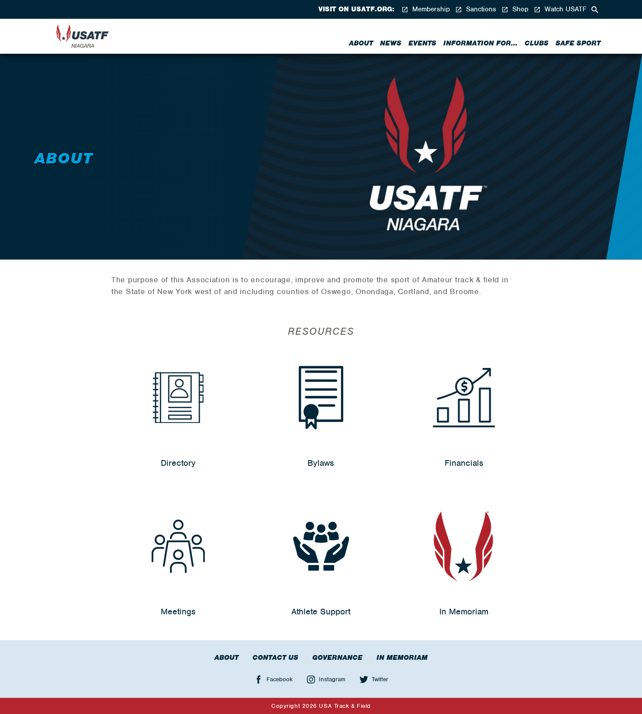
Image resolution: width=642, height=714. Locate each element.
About (361, 43)
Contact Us (275, 657)
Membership (430, 9)
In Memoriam (402, 657)
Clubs (537, 43)
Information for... (480, 43)
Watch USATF (564, 9)
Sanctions (480, 9)
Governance (337, 657)
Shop (519, 9)
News (390, 43)
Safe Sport (578, 43)
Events (422, 43)
